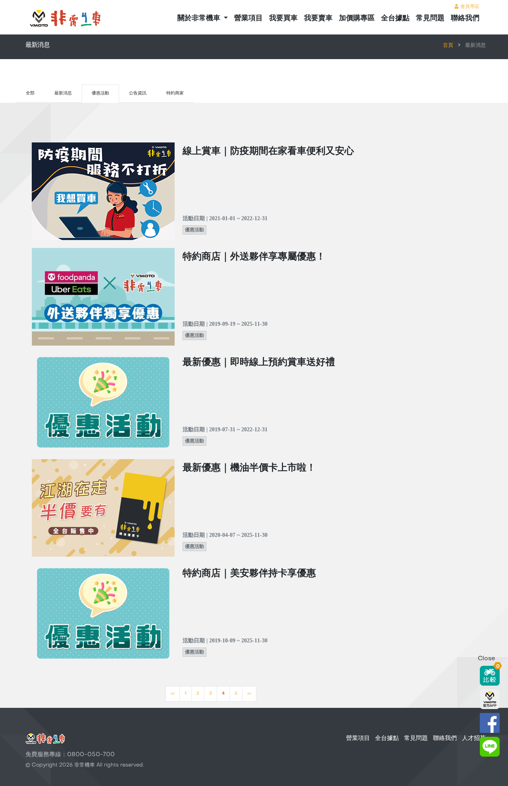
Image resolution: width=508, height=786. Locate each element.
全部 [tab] (30, 93)
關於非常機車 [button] (199, 18)
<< (173, 694)
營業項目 (248, 18)
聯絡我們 (465, 18)
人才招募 (474, 738)
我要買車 (283, 18)
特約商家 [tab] (175, 93)
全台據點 (395, 18)
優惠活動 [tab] (100, 93)
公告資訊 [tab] (137, 93)
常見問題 (430, 18)
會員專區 (469, 6)
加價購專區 (357, 18)
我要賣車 (318, 18)
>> (249, 694)
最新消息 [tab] (63, 93)
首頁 (448, 45)
